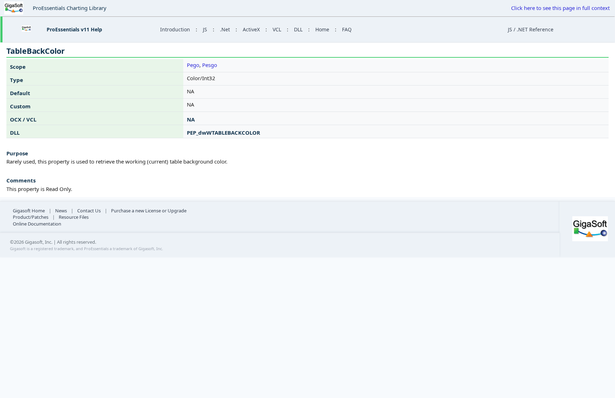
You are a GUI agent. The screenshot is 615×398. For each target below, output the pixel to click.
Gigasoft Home (29, 210)
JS (205, 29)
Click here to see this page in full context (560, 7)
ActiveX (251, 29)
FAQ (347, 29)
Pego (193, 64)
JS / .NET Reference (530, 29)
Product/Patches (30, 217)
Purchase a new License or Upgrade (148, 210)
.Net (225, 29)
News (61, 210)
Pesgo (209, 64)
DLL (298, 29)
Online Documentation (37, 224)
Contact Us (89, 210)
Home (322, 29)
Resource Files (74, 217)
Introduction (175, 29)
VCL (277, 29)
